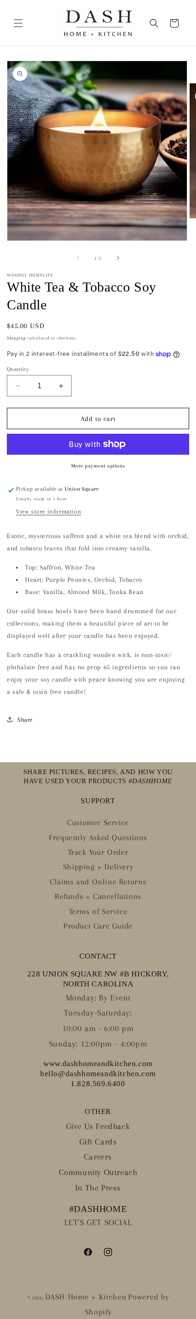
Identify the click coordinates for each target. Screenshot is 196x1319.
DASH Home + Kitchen (85, 1296)
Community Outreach (98, 1172)
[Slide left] (78, 258)
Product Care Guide (98, 925)
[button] (18, 23)
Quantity (18, 369)
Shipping (16, 337)
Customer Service (98, 822)
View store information (48, 511)
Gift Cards (98, 1141)
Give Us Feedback (98, 1126)
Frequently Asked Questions (98, 837)
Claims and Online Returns (98, 881)
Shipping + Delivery (98, 866)
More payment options (98, 466)
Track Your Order (98, 852)
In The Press (98, 1187)
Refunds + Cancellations (98, 896)
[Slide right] (118, 258)
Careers (98, 1156)
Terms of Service (98, 911)
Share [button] (25, 719)
